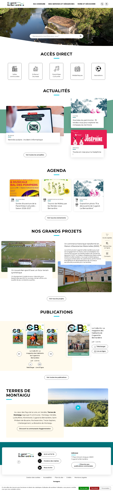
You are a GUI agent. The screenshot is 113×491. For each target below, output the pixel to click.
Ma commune (39, 4)
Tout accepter (84, 488)
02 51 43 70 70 (49, 454)
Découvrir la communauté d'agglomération (35, 429)
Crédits (68, 477)
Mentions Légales (81, 477)
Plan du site (59, 477)
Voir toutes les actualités (35, 155)
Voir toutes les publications (56, 377)
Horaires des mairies (51, 461)
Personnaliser (105, 488)
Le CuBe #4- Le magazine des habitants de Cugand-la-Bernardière (98, 333)
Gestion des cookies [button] (33, 477)
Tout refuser (94, 488)
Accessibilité (47, 477)
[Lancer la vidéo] (78, 407)
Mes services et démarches (61, 4)
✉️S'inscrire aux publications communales (83, 465)
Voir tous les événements (56, 218)
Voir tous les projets (56, 299)
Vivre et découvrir (86, 4)
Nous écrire (48, 468)
